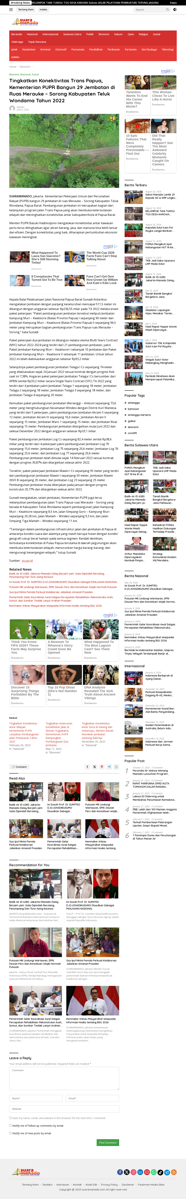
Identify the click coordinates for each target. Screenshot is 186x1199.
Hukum (118, 34)
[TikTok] (160, 1172)
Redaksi (20, 107)
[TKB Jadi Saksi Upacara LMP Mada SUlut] (134, 263)
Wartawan (62, 1184)
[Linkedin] (140, 1172)
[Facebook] (120, 1172)
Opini (131, 34)
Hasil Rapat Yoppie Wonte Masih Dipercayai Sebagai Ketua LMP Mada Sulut (161, 328)
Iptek (14, 49)
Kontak (77, 1184)
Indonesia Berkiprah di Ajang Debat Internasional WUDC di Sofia (159, 677)
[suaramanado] (24, 22)
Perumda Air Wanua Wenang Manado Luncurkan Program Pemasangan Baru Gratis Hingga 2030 (153, 772)
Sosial (156, 34)
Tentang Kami (26, 9)
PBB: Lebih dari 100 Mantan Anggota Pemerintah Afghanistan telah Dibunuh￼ (155, 811)
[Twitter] (127, 1172)
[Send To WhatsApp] (116, 767)
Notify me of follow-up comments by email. (38, 1125)
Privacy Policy (109, 1184)
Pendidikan (96, 49)
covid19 (132, 433)
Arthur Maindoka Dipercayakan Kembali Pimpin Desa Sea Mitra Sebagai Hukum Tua (135, 557)
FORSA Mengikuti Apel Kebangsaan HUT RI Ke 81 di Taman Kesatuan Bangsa (160, 245)
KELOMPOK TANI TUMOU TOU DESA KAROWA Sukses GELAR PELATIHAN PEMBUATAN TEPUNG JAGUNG (160, 212)
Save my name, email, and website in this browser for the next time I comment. (59, 1118)
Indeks (43, 9)
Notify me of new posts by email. (31, 1133)
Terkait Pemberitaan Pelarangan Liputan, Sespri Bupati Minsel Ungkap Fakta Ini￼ (152, 824)
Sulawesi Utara (72, 34)
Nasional (32, 34)
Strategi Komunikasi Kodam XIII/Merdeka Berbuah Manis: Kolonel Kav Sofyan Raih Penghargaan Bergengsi (165, 557)
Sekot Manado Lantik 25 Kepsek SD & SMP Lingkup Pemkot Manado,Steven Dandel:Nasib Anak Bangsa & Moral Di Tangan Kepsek (161, 196)
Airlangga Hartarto (139, 415)
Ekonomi (104, 34)
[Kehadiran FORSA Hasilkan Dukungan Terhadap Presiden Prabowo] (165, 515)
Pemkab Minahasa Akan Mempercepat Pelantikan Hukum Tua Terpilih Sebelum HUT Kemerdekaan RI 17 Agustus (160, 378)
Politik (90, 34)
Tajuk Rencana (37, 42)
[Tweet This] (94, 767)
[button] (167, 9)
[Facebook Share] (87, 767)
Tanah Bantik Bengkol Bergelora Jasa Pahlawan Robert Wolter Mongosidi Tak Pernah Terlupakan (160, 295)
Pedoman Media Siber (151, 1184)
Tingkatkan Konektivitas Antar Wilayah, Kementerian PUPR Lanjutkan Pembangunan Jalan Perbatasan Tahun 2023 (24, 732)
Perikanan (114, 49)
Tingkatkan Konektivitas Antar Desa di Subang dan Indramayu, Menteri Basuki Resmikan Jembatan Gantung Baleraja (97, 731)
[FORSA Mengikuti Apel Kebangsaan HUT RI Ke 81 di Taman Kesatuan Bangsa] (134, 247)
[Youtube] (147, 1172)
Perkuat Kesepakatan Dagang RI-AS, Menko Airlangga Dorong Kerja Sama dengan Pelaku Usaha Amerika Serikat (160, 693)
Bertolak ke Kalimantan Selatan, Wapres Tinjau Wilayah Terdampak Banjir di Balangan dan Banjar (149, 652)
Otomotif (60, 49)
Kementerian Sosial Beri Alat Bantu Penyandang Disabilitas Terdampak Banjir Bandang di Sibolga (159, 710)
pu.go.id (27, 561)
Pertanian (131, 49)
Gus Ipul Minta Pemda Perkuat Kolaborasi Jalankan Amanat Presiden (51, 592)
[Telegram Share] (109, 767)
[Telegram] (167, 1172)
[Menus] (11, 10)
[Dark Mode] (175, 10)
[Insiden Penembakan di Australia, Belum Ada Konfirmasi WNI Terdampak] (134, 728)
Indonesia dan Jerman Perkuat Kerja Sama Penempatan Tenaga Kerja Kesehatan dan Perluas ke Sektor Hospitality (159, 743)
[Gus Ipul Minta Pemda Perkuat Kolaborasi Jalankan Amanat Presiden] (26, 828)
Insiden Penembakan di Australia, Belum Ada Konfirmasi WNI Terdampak (159, 726)
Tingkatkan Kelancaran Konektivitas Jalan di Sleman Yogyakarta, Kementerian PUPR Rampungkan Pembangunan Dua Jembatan (59, 734)
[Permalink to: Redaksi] (12, 108)
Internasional (50, 34)
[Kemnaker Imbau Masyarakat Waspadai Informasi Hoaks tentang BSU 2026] (102, 828)
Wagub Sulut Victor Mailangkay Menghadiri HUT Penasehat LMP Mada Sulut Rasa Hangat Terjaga (160, 361)
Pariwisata (78, 49)
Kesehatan (29, 49)
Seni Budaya (149, 49)
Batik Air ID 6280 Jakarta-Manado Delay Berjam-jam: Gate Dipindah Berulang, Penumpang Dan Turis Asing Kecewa (57, 575)
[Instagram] (133, 1172)
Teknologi (167, 49)
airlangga (134, 402)
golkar (132, 421)
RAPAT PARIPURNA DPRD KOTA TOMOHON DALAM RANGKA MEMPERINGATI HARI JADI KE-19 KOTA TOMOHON (151, 785)
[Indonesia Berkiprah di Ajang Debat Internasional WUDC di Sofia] (134, 678)
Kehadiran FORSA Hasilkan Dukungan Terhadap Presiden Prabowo (164, 528)
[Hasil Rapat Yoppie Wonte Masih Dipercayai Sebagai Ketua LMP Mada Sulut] (134, 329)
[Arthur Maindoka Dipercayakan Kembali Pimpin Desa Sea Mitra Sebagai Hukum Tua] (137, 543)
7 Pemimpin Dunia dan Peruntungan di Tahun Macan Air (154, 837)
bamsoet (133, 409)
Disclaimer (128, 1184)
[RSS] (174, 1172)
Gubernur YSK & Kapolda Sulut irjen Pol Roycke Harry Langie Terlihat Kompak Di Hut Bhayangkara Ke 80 (160, 345)
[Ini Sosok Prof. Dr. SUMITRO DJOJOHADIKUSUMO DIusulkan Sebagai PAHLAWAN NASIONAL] (64, 791)
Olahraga (17, 42)
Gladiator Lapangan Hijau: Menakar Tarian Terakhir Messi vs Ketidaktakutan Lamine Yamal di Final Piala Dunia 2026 (160, 312)
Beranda (16, 34)
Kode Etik (91, 1184)
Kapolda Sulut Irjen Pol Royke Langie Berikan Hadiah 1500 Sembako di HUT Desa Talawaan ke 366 (160, 229)
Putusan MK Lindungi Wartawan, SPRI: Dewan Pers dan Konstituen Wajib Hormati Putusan (63, 587)
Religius (143, 34)
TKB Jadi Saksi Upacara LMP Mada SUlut (160, 262)
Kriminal (45, 49)
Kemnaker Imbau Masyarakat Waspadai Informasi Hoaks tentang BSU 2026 (55, 605)
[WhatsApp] (154, 1172)
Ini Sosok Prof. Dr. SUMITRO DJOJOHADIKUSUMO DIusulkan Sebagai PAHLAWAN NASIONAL (63, 582)
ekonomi (133, 427)
